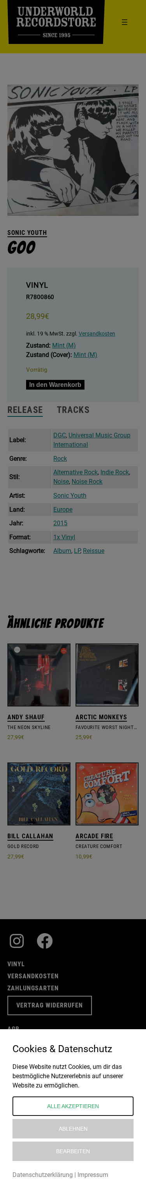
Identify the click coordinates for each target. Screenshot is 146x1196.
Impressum (92, 1175)
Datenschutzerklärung (42, 1175)
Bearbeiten (73, 1151)
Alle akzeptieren (73, 1106)
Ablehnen (73, 1129)
